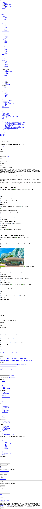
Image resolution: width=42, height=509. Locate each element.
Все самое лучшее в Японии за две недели (12, 125)
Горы (5, 86)
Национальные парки (8, 90)
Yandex (1, 471)
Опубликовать (11, 375)
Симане (6, 51)
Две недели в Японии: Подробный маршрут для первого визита (16, 124)
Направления (4, 2)
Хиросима (6, 49)
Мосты (3, 401)
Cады (5, 89)
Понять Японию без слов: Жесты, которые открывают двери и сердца (16, 360)
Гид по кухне (4, 427)
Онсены (6, 93)
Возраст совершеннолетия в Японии (8, 366)
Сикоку (3, 60)
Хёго (5, 28)
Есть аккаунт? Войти (4, 472)
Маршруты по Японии (8, 6)
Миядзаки (6, 36)
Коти (5, 63)
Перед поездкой (5, 99)
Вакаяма (6, 30)
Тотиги (6, 22)
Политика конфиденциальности (8, 434)
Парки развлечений (8, 77)
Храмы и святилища (8, 71)
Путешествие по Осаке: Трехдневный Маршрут (13, 123)
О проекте (4, 433)
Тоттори (6, 52)
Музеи (6, 75)
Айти (5, 40)
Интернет (4, 108)
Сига (5, 25)
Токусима (6, 64)
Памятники (7, 73)
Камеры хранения (5, 114)
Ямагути (6, 53)
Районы (6, 83)
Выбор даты (4, 110)
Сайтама (6, 18)
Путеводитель (4, 3)
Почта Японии (5, 112)
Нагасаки (6, 37)
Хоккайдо (4, 65)
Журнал (3, 8)
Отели (6, 92)
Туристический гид (5, 426)
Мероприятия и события (6, 453)
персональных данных (12, 377)
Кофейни (6, 96)
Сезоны (6, 10)
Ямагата (6, 59)
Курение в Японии (5, 113)
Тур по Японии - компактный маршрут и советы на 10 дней (15, 122)
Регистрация (3, 501)
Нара (5, 29)
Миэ (5, 24)
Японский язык (5, 429)
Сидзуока (6, 45)
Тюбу (3, 39)
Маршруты (4, 451)
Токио (6, 17)
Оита (5, 38)
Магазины (6, 95)
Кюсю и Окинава (5, 31)
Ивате (6, 57)
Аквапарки (6, 78)
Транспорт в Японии (6, 102)
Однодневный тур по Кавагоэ (10, 131)
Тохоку (3, 54)
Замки (6, 70)
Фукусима (6, 56)
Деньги (3, 118)
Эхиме (6, 61)
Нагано (6, 44)
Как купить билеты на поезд (9, 103)
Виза (3, 106)
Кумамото (6, 35)
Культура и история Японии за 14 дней (11, 128)
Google (7, 471)
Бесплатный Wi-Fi (8, 109)
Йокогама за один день (8, 130)
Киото (6, 26)
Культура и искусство (6, 428)
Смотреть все (2, 134)
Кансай (3, 23)
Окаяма (6, 50)
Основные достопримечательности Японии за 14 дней (14, 127)
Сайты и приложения (6, 115)
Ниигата (6, 41)
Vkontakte (4, 471)
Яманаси (6, 47)
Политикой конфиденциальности (6, 467)
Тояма (6, 46)
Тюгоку (3, 48)
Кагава (6, 62)
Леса (5, 87)
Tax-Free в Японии (5, 107)
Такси (6, 104)
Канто (3, 16)
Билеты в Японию (5, 101)
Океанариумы (7, 80)
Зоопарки (6, 79)
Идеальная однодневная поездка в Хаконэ (12, 132)
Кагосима (6, 34)
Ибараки (6, 21)
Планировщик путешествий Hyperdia (11, 116)
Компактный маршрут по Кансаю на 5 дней (12, 126)
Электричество (5, 111)
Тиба (5, 19)
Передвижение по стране (6, 430)
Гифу (5, 43)
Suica (5, 105)
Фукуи (6, 42)
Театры (6, 72)
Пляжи (6, 81)
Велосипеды (4, 117)
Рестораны (6, 94)
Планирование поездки (6, 4)
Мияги (6, 58)
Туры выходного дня (8, 7)
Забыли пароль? (3, 479)
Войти (2, 14)
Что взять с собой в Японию (9, 100)
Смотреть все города (4, 67)
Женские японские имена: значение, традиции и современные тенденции (16, 354)
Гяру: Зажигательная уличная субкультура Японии (12, 348)
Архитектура (7, 74)
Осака (6, 27)
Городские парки (7, 84)
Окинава (6, 33)
